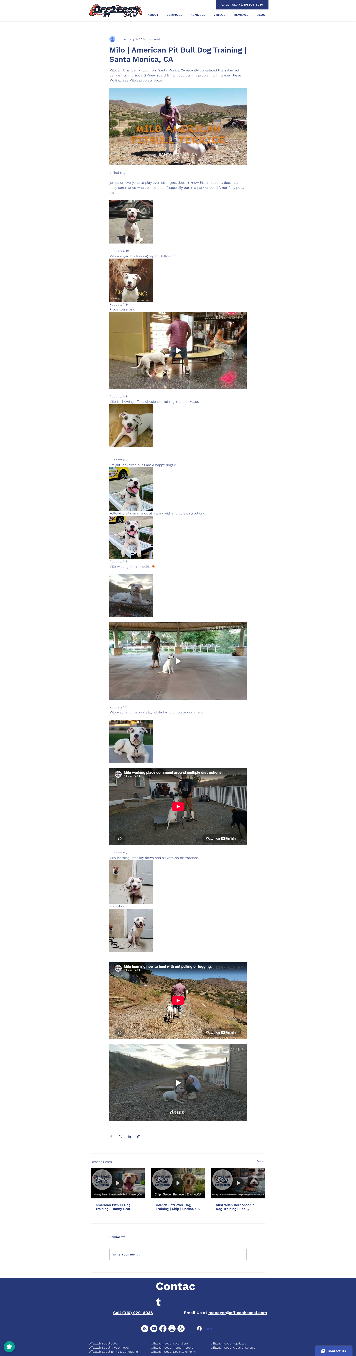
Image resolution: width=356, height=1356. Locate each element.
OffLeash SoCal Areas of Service (233, 1347)
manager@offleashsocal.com (237, 1312)
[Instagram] (172, 1328)
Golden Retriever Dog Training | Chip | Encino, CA (178, 1207)
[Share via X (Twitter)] (120, 1136)
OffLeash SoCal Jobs (103, 1343)
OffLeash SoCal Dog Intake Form (173, 1351)
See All (261, 1161)
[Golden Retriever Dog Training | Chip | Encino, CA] (178, 1183)
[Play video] (178, 126)
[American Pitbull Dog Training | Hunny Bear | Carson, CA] (118, 1183)
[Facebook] (163, 1328)
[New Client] (144, 1328)
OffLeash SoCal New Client (169, 1343)
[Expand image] (131, 221)
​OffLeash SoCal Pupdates (228, 1343)
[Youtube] (153, 1328)
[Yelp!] (181, 1328)
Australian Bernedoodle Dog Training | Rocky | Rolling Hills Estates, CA (236, 1207)
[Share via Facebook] (111, 1136)
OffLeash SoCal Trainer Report (172, 1347)
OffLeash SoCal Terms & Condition (112, 1351)
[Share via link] (138, 1136)
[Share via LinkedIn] (129, 1136)
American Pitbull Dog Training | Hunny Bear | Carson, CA (114, 1207)
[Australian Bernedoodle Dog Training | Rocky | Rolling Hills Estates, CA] (238, 1183)
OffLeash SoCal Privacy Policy (109, 1347)
